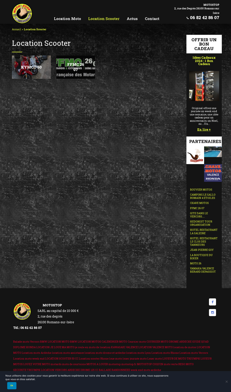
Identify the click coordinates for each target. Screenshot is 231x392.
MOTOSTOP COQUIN (150, 364)
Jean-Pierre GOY (202, 250)
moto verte (171, 364)
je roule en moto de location (92, 347)
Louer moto (154, 358)
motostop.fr (128, 364)
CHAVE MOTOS (199, 203)
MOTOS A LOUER (97, 364)
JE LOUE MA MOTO (62, 347)
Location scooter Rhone (94, 358)
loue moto (115, 358)
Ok (11, 385)
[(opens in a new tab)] (195, 155)
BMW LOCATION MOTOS (85, 341)
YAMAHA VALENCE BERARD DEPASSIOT (203, 270)
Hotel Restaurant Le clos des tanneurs (204, 241)
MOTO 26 (195, 263)
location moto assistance (68, 352)
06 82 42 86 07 (204, 17)
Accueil (16, 29)
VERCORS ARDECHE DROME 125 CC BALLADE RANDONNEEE (92, 370)
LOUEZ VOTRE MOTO (36, 364)
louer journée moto (135, 358)
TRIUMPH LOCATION (40, 370)
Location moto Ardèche (36, 352)
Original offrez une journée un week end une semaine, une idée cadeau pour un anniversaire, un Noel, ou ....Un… (204, 115)
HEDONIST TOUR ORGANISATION (201, 223)
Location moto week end (29, 358)
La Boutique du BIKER (201, 256)
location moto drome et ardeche (105, 352)
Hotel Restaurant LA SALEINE (204, 231)
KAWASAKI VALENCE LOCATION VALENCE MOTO (142, 347)
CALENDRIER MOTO (114, 341)
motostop (114, 364)
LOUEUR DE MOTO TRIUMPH (181, 358)
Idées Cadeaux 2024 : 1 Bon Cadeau (204, 61)
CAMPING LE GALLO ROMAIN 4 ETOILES (202, 196)
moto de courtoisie (74, 364)
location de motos (184, 347)
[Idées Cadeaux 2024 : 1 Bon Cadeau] (204, 85)
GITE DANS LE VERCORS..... (199, 215)
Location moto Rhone (165, 352)
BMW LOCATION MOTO (54, 341)
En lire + (204, 129)
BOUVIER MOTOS (201, 189)
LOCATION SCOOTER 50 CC (61, 358)
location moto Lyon (138, 352)
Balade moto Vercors (26, 341)
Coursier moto (137, 341)
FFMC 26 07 (197, 208)
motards (56, 364)
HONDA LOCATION (38, 347)
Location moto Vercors (193, 352)
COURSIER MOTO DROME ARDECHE (169, 341)
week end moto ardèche (146, 370)
